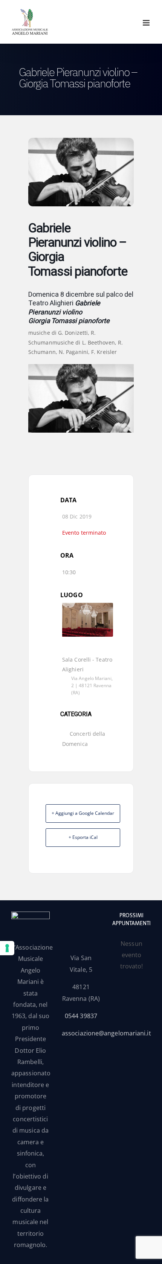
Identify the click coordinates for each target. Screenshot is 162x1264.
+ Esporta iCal (83, 837)
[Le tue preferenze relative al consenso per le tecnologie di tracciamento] (7, 948)
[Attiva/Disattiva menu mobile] (147, 23)
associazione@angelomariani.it (106, 1033)
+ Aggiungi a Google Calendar (83, 813)
